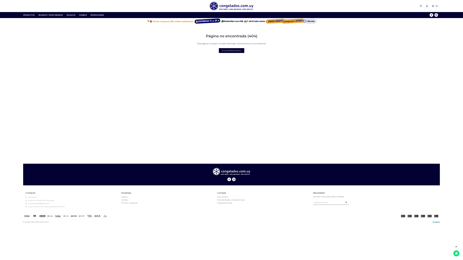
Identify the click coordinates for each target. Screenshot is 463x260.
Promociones (97, 15)
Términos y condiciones (129, 203)
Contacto (124, 200)
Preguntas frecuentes (224, 203)
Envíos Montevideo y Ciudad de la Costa (231, 200)
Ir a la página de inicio (231, 51)
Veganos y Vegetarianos (50, 15)
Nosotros (124, 197)
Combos (83, 15)
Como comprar (222, 197)
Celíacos (70, 15)
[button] (421, 6)
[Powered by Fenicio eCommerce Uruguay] (436, 222)
